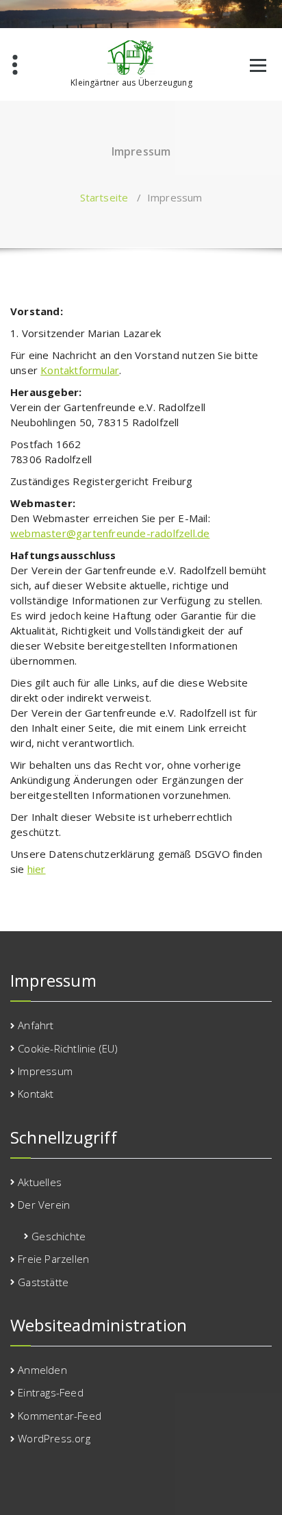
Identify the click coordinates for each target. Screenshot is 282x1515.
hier (36, 869)
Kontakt (35, 1093)
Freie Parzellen (53, 1259)
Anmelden (42, 1370)
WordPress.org (54, 1438)
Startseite (104, 197)
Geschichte (58, 1236)
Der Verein (44, 1204)
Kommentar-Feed (59, 1415)
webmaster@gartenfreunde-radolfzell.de (109, 533)
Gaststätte (43, 1282)
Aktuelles (40, 1182)
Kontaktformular (79, 370)
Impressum (45, 1071)
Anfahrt (35, 1025)
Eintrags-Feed (51, 1392)
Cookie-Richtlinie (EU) (68, 1048)
